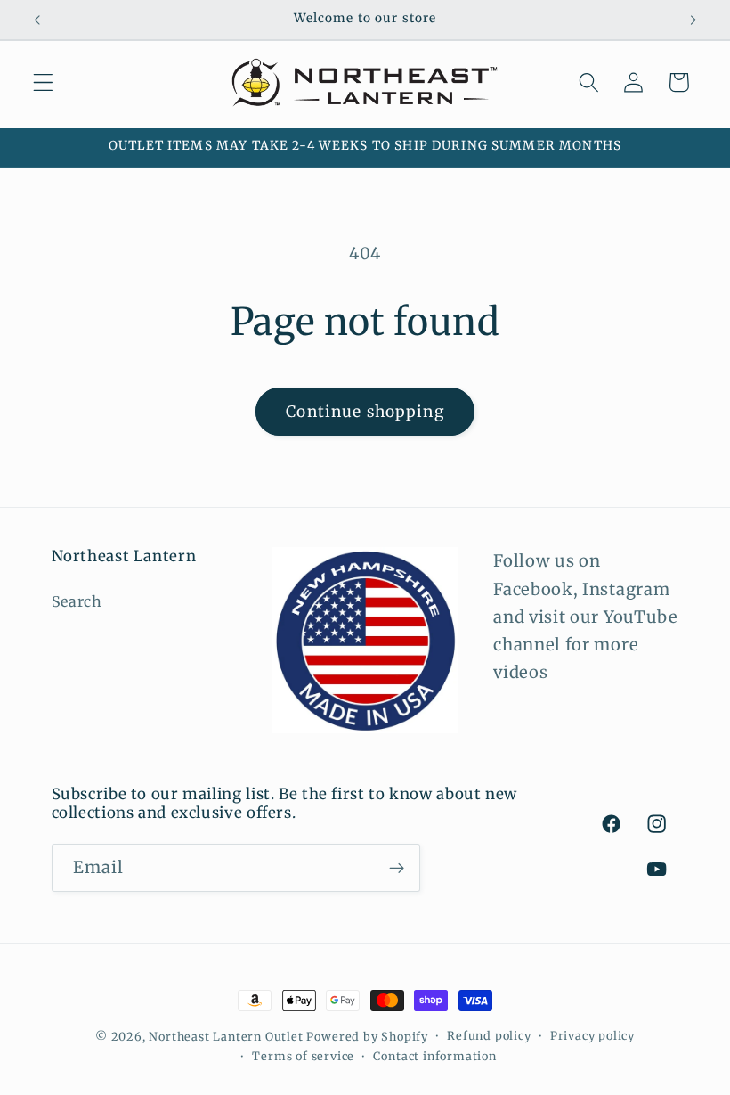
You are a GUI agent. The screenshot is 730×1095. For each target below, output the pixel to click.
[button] (43, 82)
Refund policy (489, 1035)
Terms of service (303, 1056)
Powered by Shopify (367, 1036)
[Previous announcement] (37, 19)
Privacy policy (592, 1035)
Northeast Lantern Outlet (226, 1036)
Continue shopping (365, 411)
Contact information (434, 1056)
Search (77, 601)
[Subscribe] (396, 868)
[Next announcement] (692, 19)
